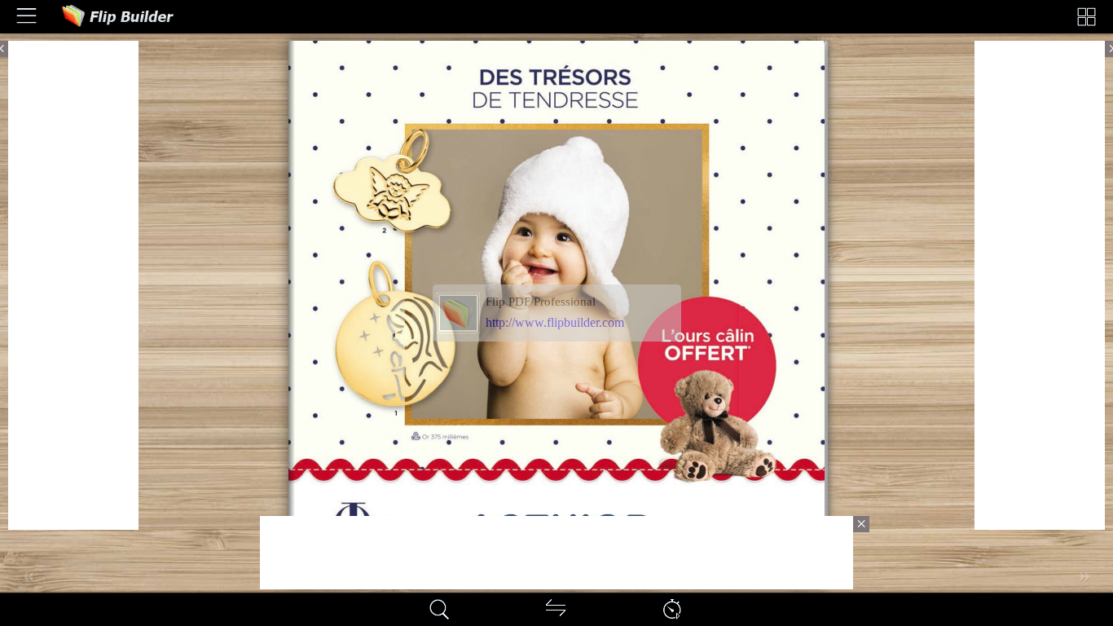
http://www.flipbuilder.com (555, 322)
